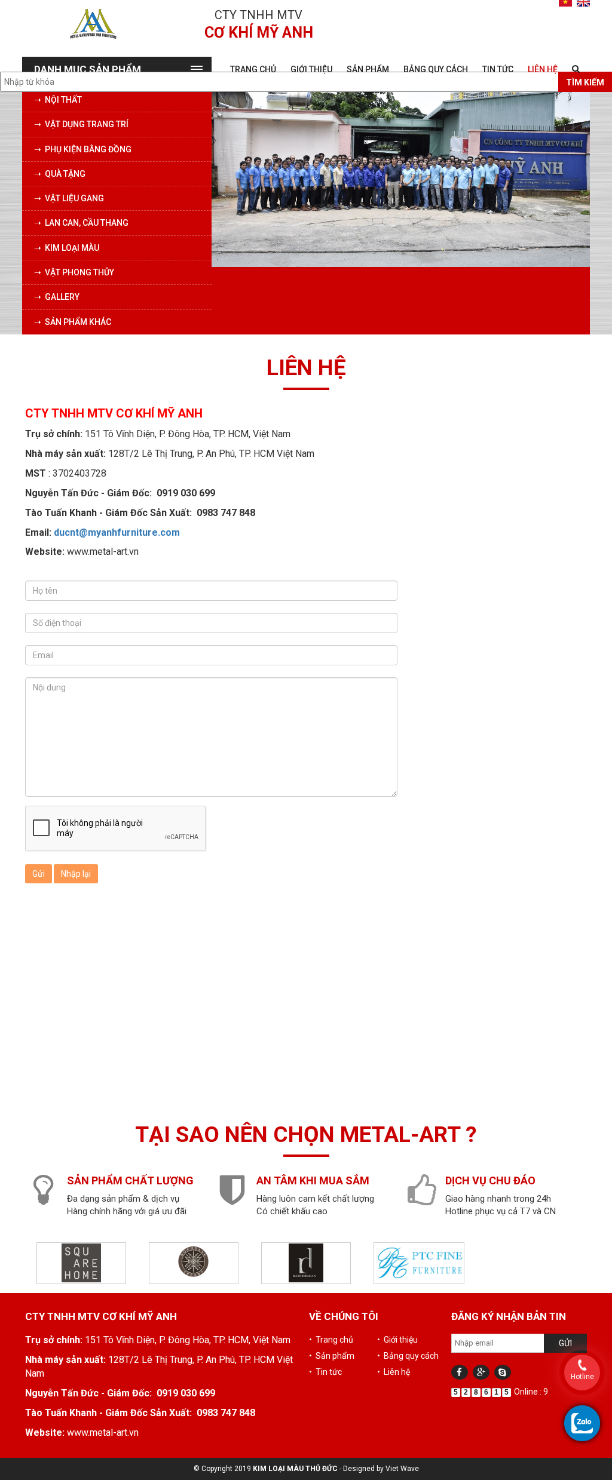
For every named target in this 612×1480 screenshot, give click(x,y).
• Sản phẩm (331, 1356)
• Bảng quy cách (408, 1356)
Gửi (38, 874)
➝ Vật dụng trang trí (81, 124)
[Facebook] (459, 1372)
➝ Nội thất (58, 100)
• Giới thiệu (397, 1339)
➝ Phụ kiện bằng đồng (82, 149)
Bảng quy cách (435, 69)
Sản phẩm (368, 69)
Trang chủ (253, 69)
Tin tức (497, 69)
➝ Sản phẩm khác (72, 322)
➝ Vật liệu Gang (69, 198)
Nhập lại (76, 874)
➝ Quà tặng (59, 174)
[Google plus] (481, 1372)
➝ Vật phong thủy (74, 272)
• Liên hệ (393, 1372)
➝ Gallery (56, 297)
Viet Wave (402, 1468)
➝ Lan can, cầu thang (81, 223)
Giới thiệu (311, 69)
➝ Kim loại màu (66, 248)
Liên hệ (543, 69)
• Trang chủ (331, 1339)
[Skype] (502, 1372)
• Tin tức (325, 1372)
